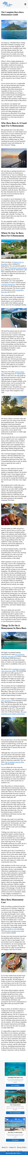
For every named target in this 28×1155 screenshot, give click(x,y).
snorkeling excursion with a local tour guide (13, 670)
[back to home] (8, 4)
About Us (5, 1147)
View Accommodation (15, 1112)
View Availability (15, 1085)
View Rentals (15, 1140)
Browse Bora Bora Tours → (14, 1153)
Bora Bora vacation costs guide (14, 931)
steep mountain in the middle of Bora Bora (13, 713)
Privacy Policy (21, 1147)
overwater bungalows (8, 284)
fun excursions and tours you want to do (12, 655)
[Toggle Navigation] (25, 4)
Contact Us (12, 1147)
